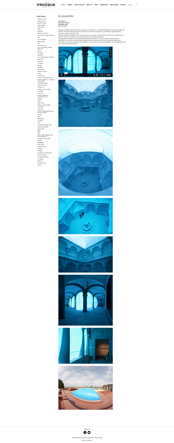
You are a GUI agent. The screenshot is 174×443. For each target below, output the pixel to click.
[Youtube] (89, 432)
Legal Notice (90, 437)
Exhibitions (104, 4)
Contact (123, 4)
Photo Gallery (79, 4)
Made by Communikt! (87, 440)
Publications (114, 4)
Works (63, 4)
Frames (69, 4)
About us (89, 4)
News (96, 4)
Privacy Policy (98, 437)
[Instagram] (84, 432)
